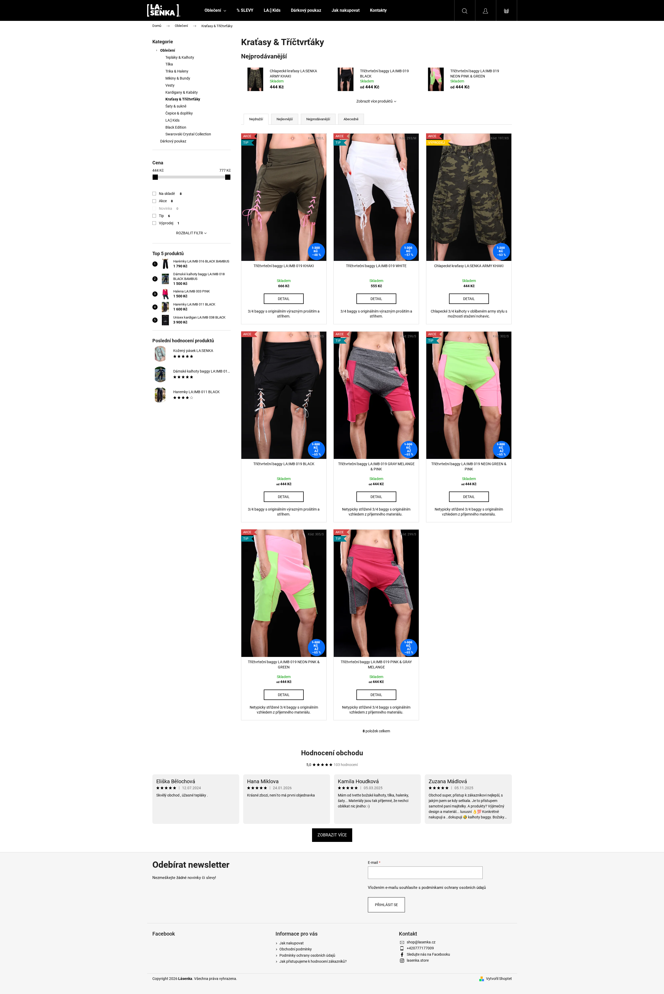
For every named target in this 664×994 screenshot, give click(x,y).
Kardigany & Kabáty (181, 92)
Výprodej (169, 223)
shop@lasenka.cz (421, 942)
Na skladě (170, 193)
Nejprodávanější (318, 119)
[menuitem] (215, 10)
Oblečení (167, 50)
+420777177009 (420, 948)
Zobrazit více (332, 835)
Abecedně (351, 119)
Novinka (168, 208)
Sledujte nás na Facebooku (428, 954)
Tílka (169, 64)
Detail (284, 299)
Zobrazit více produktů (374, 101)
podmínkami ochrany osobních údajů (454, 887)
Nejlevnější (285, 119)
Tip (164, 216)
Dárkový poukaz (173, 141)
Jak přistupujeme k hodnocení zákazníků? (313, 961)
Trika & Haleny (176, 71)
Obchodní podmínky (295, 949)
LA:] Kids (172, 120)
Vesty (170, 85)
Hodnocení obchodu (332, 753)
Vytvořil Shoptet (499, 979)
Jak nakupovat (291, 943)
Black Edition (175, 127)
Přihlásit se (386, 905)
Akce (166, 201)
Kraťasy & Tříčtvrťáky (182, 99)
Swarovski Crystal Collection (188, 134)
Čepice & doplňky (179, 113)
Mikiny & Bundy (177, 78)
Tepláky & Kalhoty (179, 57)
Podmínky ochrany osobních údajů (307, 955)
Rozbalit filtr (189, 233)
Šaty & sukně (175, 106)
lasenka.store (418, 960)
